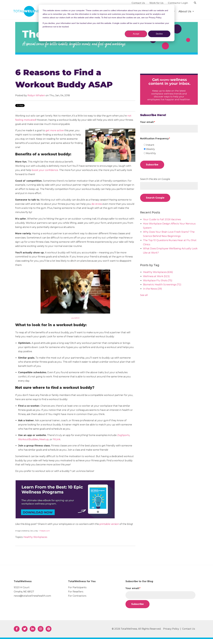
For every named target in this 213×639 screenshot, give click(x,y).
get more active (54, 130)
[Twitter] (25, 629)
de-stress (96, 204)
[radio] (170, 145)
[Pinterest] (48, 629)
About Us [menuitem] (185, 11)
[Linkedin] (33, 629)
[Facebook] (17, 629)
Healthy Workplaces (35, 537)
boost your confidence (45, 170)
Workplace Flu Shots (157, 280)
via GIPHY (75, 318)
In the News (152, 288)
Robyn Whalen (36, 95)
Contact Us (188, 628)
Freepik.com (45, 531)
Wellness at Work (156, 276)
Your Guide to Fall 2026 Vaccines (162, 219)
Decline (159, 34)
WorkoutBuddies (28, 439)
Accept (136, 34)
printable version (109, 524)
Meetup (44, 439)
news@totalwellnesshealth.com (32, 595)
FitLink (56, 439)
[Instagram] (40, 629)
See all (144, 295)
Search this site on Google (155, 179)
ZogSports (123, 435)
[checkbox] (170, 149)
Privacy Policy (171, 628)
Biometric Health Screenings (162, 284)
